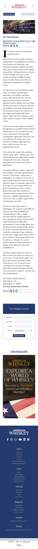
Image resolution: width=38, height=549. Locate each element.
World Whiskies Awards (19, 521)
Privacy (19, 457)
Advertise (19, 455)
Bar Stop (8, 41)
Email (10, 326)
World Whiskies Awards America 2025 (19, 530)
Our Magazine (19, 351)
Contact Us (19, 452)
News (19, 472)
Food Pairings (19, 477)
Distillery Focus (19, 479)
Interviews (19, 474)
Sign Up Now (19, 336)
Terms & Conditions (19, 461)
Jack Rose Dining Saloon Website (15, 286)
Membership (19, 505)
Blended (19, 490)
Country (9, 330)
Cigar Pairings (19, 481)
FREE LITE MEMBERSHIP (28, 14)
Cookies (19, 459)
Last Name (9, 322)
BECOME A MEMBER (9, 14)
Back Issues (19, 512)
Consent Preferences (19, 463)
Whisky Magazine (19, 510)
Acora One (26, 542)
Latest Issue (19, 508)
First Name (9, 317)
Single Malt (19, 497)
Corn (19, 494)
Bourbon (19, 492)
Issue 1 (28, 41)
